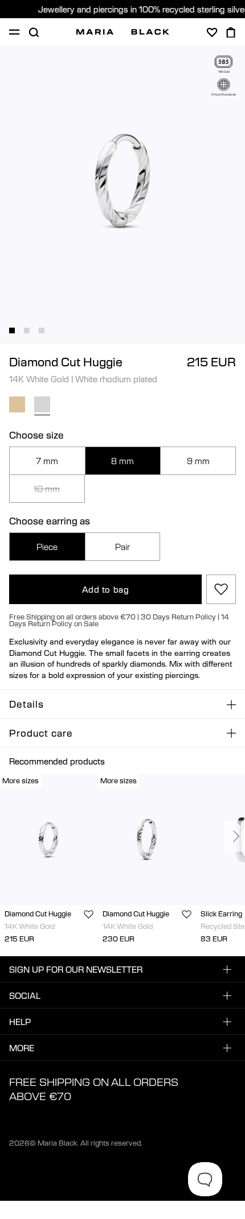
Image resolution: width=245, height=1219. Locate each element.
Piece (47, 547)
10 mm (47, 489)
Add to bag (105, 589)
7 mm (47, 461)
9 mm (198, 461)
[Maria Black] (122, 32)
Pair (122, 547)
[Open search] (33, 32)
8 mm (122, 461)
